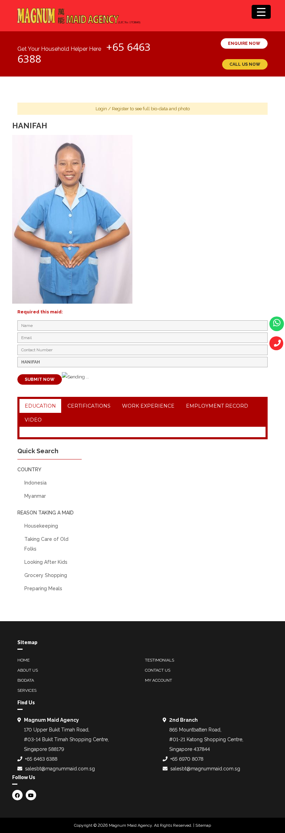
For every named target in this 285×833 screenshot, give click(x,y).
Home (23, 660)
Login (101, 108)
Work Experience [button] (148, 406)
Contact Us (157, 670)
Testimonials (159, 660)
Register (120, 108)
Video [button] (33, 420)
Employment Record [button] (217, 406)
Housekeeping (41, 526)
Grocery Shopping (45, 575)
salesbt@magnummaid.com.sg (60, 768)
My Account (158, 680)
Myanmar (35, 496)
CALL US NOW (244, 64)
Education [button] (40, 406)
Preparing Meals (43, 588)
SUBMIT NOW (40, 379)
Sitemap (203, 825)
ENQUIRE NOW (244, 43)
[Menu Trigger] (261, 12)
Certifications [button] (89, 406)
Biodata (25, 680)
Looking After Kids (45, 562)
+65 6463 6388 (41, 759)
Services (26, 690)
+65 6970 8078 (186, 759)
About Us (27, 670)
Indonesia (35, 483)
